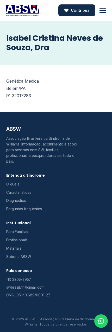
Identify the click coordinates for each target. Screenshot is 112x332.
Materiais (13, 248)
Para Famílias (17, 232)
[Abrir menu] (102, 10)
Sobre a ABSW (18, 257)
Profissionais (17, 240)
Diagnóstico (16, 200)
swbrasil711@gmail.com (25, 287)
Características (18, 192)
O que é (13, 184)
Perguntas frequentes (24, 209)
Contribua (80, 10)
